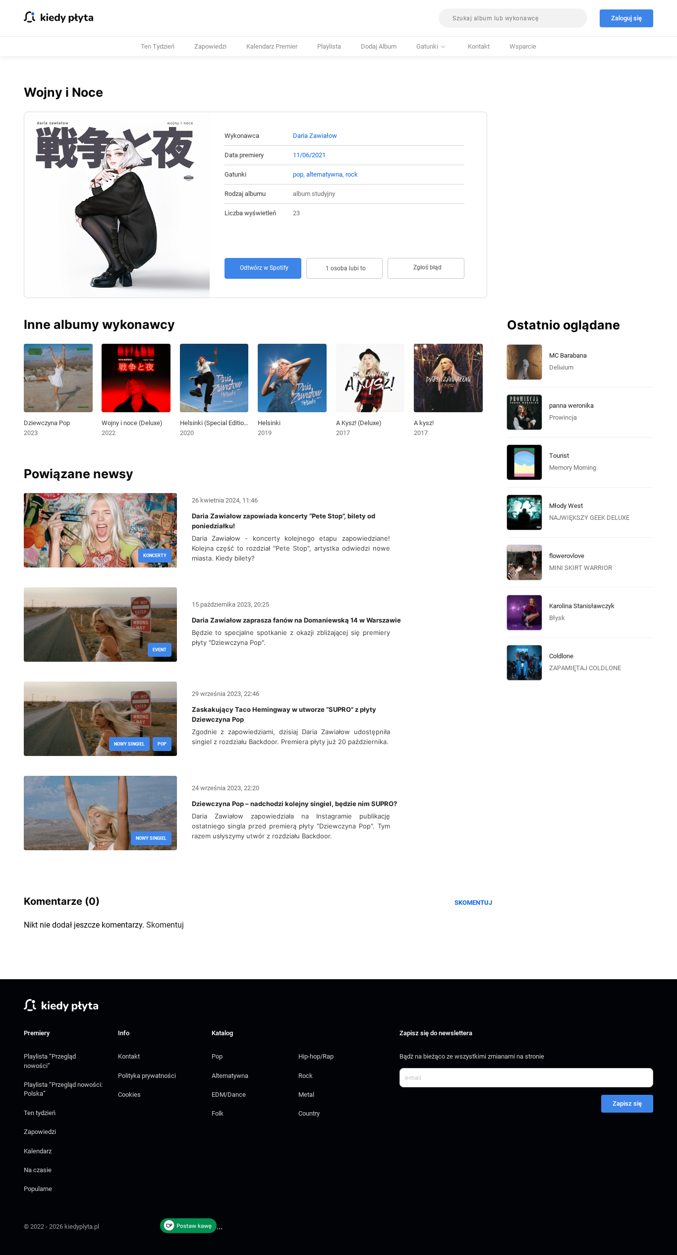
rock (351, 174)
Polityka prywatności (147, 1075)
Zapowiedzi (210, 46)
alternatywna (324, 174)
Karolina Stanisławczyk (582, 606)
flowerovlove (566, 556)
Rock (305, 1075)
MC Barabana (568, 355)
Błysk (557, 618)
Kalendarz (38, 1151)
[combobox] (513, 18)
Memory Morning (572, 467)
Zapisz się (627, 1103)
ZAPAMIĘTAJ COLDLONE (585, 668)
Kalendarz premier (271, 46)
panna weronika (571, 405)
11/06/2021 (309, 155)
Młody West (566, 505)
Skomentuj (473, 902)
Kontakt (479, 46)
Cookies (129, 1094)
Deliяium (561, 367)
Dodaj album (378, 46)
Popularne (38, 1188)
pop (298, 174)
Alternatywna (230, 1075)
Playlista (329, 46)
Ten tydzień (157, 46)
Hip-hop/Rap (316, 1056)
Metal (306, 1094)
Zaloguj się (626, 18)
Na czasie (38, 1170)
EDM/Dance (229, 1094)
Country (309, 1113)
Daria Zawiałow (315, 135)
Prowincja (563, 417)
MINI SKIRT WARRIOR (580, 567)
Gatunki (427, 46)
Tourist (559, 455)
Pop (217, 1056)
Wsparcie (522, 46)
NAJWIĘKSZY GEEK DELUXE (589, 517)
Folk (218, 1113)
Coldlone (561, 656)
